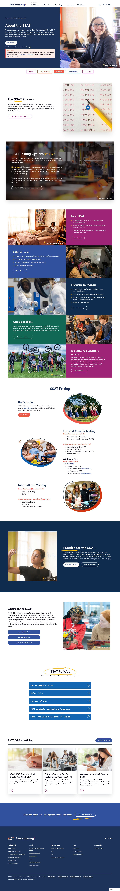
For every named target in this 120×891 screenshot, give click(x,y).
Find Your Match (12, 860)
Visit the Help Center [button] (85, 815)
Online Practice (85, 554)
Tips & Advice (32, 856)
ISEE (8, 54)
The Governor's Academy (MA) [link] (101, 276)
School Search (11, 848)
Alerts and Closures (78, 854)
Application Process (34, 853)
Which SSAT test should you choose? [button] (27, 188)
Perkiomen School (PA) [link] (111, 65)
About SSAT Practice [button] (71, 564)
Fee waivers (28, 408)
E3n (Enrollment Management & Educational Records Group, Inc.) (28, 877)
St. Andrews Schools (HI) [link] (84, 420)
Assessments (8, 18)
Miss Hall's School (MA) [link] (102, 647)
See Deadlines (69, 464)
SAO (24, 54)
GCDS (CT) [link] (46, 462)
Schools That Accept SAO (14, 851)
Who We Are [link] (51, 876)
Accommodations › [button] (23, 337)
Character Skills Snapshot (57, 857)
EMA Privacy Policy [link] (75, 876)
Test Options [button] (45, 71)
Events (31, 859)
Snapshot (30, 54)
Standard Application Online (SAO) (36, 849)
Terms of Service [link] (88, 876)
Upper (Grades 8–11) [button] (24, 632)
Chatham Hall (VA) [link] (49, 579)
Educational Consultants (14, 857)
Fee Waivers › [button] (79, 370)
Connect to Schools (13, 863)
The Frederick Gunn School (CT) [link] (55, 243)
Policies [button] (88, 71)
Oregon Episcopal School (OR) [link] (101, 341)
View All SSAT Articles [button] (103, 740)
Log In (29, 47)
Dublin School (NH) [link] (58, 375)
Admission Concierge (34, 862)
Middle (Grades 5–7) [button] (24, 637)
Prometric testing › (79, 308)
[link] (110, 65)
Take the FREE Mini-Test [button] (90, 564)
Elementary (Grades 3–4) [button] (24, 643)
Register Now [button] (11, 43)
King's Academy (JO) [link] (58, 313)
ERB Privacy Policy (63, 876)
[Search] (99, 5)
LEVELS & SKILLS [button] (73, 71)
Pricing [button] (59, 71)
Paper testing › (77, 238)
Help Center (76, 848)
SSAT (14, 18)
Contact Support (77, 851)
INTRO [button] (31, 71)
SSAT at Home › (20, 271)
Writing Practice (98, 848)
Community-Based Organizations (16, 854)
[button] (18, 5)
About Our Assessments (57, 848)
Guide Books (97, 554)
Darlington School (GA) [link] (83, 506)
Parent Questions (34, 865)
